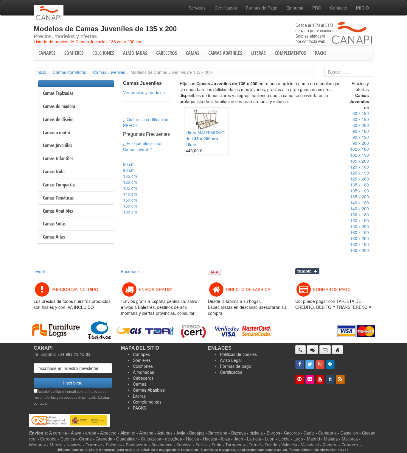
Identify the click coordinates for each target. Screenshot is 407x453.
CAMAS (192, 53)
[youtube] (320, 379)
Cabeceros (143, 378)
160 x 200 (359, 238)
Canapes (141, 354)
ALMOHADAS (135, 53)
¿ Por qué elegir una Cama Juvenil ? (142, 146)
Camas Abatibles (149, 390)
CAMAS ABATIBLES (225, 53)
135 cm (130, 188)
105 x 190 (359, 155)
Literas (139, 396)
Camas (139, 384)
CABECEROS (166, 53)
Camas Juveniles (109, 72)
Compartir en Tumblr (307, 271)
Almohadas (143, 372)
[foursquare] (330, 364)
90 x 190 (360, 137)
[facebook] (299, 364)
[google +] (320, 364)
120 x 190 (359, 173)
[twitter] (309, 364)
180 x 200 (359, 250)
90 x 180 (360, 131)
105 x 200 (359, 161)
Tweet (39, 271)
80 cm (129, 164)
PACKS (321, 53)
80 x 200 (360, 125)
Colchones (143, 366)
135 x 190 (359, 191)
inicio (41, 72)
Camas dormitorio (69, 72)
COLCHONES (103, 53)
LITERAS (258, 53)
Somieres (142, 360)
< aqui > (343, 449)
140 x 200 (359, 208)
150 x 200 (359, 226)
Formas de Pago (261, 8)
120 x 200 (359, 179)
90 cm (129, 170)
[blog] (340, 379)
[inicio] (337, 349)
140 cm (130, 194)
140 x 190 (359, 203)
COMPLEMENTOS (290, 53)
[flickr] (309, 379)
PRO (316, 8)
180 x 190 (359, 244)
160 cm (130, 206)
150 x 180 (359, 214)
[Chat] (312, 349)
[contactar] (325, 349)
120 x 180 (359, 167)
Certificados (226, 8)
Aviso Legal (231, 360)
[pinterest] (299, 379)
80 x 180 (360, 113)
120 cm (130, 182)
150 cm (130, 200)
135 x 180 (359, 185)
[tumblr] (330, 379)
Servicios (197, 8)
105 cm (130, 176)
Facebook (130, 271)
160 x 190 (359, 232)
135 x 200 (359, 197)
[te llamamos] (300, 349)
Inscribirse (73, 383)
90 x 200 (360, 143)
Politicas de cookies (238, 354)
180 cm (130, 212)
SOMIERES (73, 53)
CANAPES (46, 53)
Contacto (338, 8)
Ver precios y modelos (144, 92)
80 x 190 (360, 119)
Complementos (147, 402)
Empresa (294, 8)
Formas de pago (235, 366)
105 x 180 (359, 149)
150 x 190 (359, 220)
